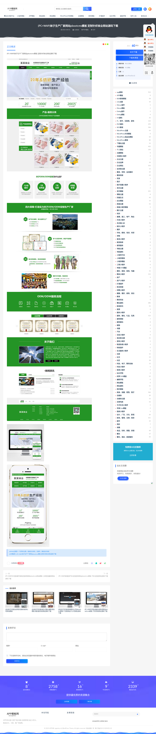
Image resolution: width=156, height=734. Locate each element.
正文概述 (11, 47)
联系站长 (144, 16)
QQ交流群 (123, 478)
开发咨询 (150, 47)
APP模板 (32, 16)
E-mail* (43, 646)
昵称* (8, 646)
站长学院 (113, 16)
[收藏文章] (92, 563)
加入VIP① (151, 39)
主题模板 (81, 16)
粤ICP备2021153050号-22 (103, 728)
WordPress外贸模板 (67, 16)
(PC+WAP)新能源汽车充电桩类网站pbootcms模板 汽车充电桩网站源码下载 (83, 576)
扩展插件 (102, 16)
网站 (77, 646)
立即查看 (66, 701)
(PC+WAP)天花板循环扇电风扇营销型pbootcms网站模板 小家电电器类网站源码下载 (30, 577)
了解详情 (89, 701)
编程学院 (123, 16)
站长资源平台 (9, 16)
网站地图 (89, 728)
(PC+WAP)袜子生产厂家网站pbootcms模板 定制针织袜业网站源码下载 (36, 554)
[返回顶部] (152, 72)
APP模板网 (12, 554)
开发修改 (150, 51)
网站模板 (53, 16)
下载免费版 (133, 58)
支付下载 (133, 52)
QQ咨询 (134, 83)
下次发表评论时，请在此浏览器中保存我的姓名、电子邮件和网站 (32, 656)
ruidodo (14, 563)
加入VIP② (151, 43)
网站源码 (42, 16)
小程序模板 (20, 16)
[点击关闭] (152, 24)
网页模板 (92, 16)
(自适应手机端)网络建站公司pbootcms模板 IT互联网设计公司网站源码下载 (69, 611)
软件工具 (134, 16)
